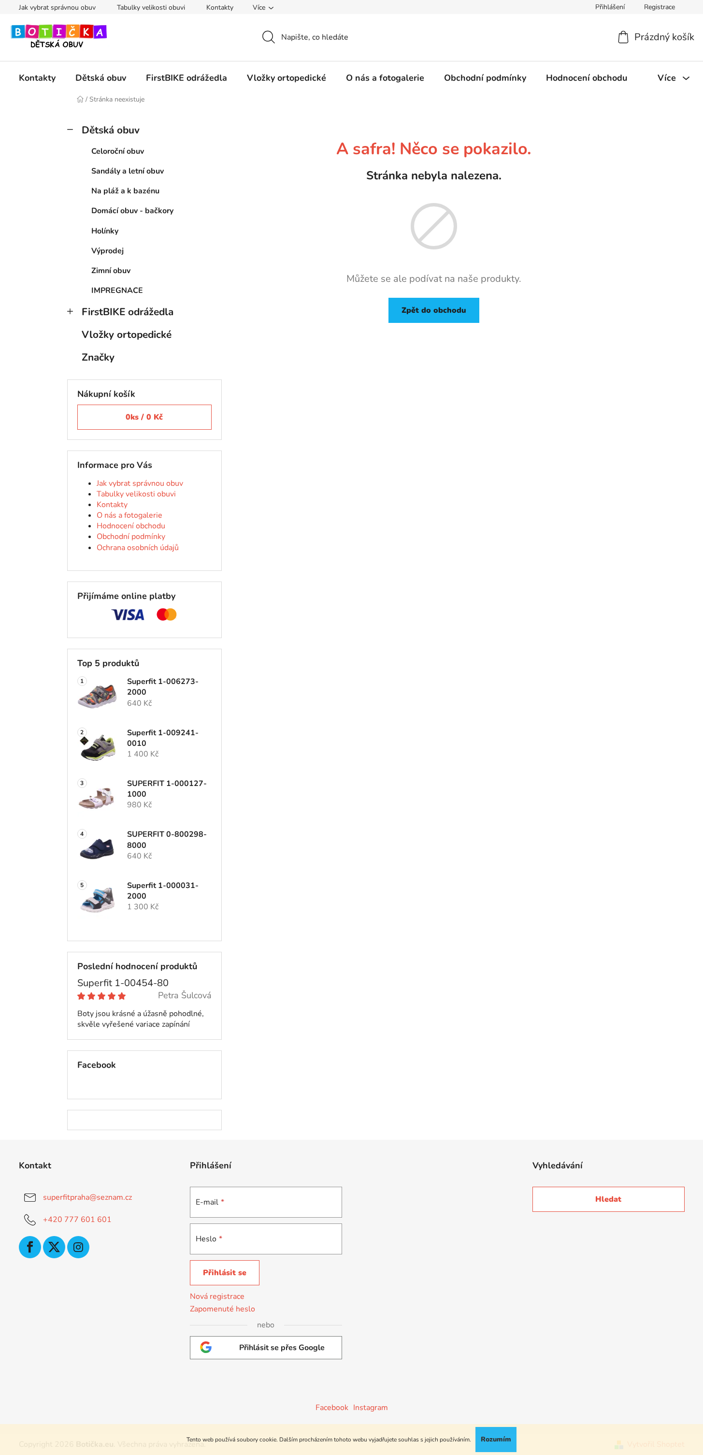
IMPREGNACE (117, 290)
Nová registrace (217, 1296)
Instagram (370, 1407)
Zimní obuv (110, 270)
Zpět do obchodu (434, 310)
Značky (98, 357)
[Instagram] (78, 1247)
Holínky (104, 231)
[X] (54, 1247)
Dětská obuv (111, 130)
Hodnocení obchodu (131, 526)
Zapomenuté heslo (222, 1309)
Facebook (332, 1407)
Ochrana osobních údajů (138, 547)
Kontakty (219, 7)
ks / (144, 417)
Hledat (608, 1199)
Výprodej (107, 251)
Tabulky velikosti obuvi (151, 7)
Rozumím (496, 1439)
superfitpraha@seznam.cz (87, 1197)
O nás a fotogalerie (129, 515)
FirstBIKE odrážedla (127, 312)
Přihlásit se (224, 1272)
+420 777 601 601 (77, 1219)
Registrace (659, 7)
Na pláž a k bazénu (125, 191)
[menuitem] (37, 77)
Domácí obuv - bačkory (132, 210)
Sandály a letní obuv (127, 171)
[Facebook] (30, 1247)
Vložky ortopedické (127, 334)
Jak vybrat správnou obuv (57, 7)
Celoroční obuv (117, 151)
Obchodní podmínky (131, 536)
